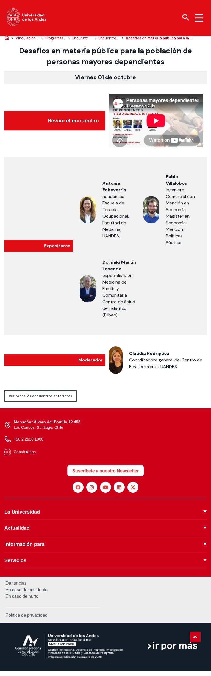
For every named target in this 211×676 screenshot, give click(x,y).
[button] (195, 637)
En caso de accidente (26, 589)
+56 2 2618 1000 (28, 439)
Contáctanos (25, 452)
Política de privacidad (26, 615)
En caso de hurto (21, 596)
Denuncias (16, 583)
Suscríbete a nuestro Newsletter (105, 470)
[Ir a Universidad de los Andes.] (6, 38)
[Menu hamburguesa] (198, 17)
